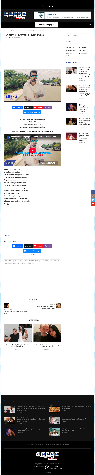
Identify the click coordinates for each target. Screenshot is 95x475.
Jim (10, 38)
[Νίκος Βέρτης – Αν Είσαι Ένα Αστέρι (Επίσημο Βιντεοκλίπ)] (54, 409)
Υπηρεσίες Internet (38, 466)
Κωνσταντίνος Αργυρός (28, 263)
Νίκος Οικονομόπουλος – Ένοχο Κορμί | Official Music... (43, 3)
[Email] (52, 6)
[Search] (90, 24)
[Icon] (9, 420)
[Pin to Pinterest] (34, 299)
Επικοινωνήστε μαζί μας (46, 25)
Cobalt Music (7, 235)
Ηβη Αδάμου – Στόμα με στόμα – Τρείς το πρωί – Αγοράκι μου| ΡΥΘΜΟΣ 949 (84, 137)
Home (5, 31)
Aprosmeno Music (16, 31)
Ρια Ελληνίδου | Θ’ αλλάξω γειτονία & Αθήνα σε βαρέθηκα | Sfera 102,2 (84, 122)
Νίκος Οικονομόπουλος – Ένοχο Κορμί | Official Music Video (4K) (85, 107)
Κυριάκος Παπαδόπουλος (12, 263)
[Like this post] (29, 299)
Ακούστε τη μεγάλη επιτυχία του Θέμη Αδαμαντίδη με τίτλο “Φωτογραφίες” (74, 418)
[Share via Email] (36, 299)
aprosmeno (8, 260)
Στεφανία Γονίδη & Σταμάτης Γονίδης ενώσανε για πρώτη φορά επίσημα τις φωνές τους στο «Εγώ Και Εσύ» (84, 73)
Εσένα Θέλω (44, 260)
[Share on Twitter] (32, 299)
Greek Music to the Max (31, 260)
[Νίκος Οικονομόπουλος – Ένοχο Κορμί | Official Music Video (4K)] (71, 107)
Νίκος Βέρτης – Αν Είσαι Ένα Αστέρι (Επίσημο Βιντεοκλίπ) (76, 407)
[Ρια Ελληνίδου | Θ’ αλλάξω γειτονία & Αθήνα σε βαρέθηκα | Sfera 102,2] (71, 121)
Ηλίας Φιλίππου (55, 260)
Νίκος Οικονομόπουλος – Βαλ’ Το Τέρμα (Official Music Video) (74, 430)
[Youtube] (49, 6)
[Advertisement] (32, 54)
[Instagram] (47, 6)
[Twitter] (44, 6)
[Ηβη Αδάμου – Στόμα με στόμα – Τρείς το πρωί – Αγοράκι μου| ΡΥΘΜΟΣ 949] (71, 136)
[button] (29, 2)
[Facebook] (42, 6)
